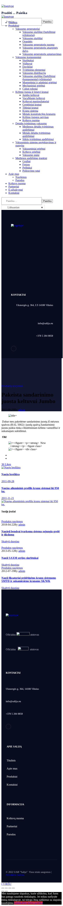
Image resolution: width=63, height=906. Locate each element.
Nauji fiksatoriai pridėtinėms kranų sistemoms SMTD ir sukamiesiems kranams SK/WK (28, 579)
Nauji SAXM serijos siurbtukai (19, 557)
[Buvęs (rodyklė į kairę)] (2, 891)
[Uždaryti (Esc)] (2, 888)
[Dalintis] (6, 888)
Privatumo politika (15, 875)
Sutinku (18, 902)
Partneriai (12, 826)
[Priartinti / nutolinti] (13, 888)
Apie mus (12, 768)
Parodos (11, 834)
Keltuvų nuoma (15, 818)
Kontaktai (12, 784)
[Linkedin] (13, 348)
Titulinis (11, 760)
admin (21, 409)
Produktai (12, 776)
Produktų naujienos (12, 385)
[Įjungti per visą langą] (9, 888)
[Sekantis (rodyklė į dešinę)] (6, 891)
